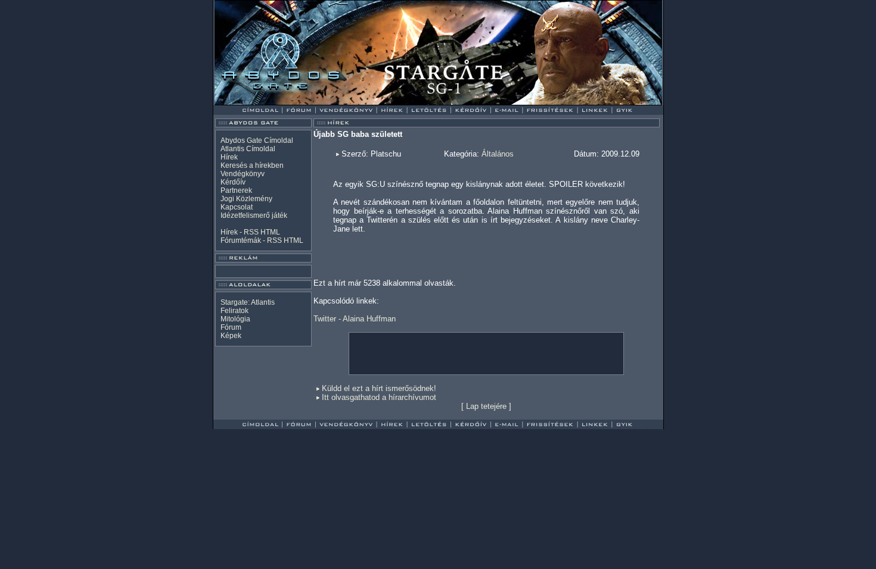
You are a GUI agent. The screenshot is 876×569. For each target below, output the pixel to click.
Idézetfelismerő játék (253, 215)
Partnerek (236, 190)
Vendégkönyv (242, 174)
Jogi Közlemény (246, 199)
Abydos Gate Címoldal (256, 140)
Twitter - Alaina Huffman (354, 318)
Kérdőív (233, 182)
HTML (270, 232)
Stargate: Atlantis (247, 302)
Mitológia (235, 319)
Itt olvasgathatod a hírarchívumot (379, 397)
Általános (498, 153)
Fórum (230, 327)
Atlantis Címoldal (247, 149)
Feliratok (234, 311)
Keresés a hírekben (252, 165)
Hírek (229, 157)
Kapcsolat (236, 207)
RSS (251, 232)
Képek (230, 336)
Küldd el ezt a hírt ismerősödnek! (379, 388)
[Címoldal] (292, 102)
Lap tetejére (486, 406)
